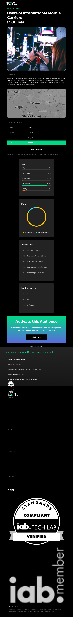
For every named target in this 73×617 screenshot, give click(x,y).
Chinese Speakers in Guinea (15, 374)
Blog (9, 459)
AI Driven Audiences (15, 408)
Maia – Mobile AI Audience (17, 401)
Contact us (12, 466)
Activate (36, 337)
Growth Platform (14, 415)
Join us (10, 484)
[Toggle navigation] (65, 3)
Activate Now (36, 149)
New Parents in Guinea (14, 364)
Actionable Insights (15, 423)
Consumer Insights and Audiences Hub (22, 433)
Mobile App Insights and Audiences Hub (22, 437)
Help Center (12, 469)
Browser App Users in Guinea (16, 359)
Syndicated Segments (16, 412)
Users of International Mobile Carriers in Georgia (22, 380)
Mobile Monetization (15, 444)
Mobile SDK (12, 419)
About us (11, 480)
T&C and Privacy (13, 462)
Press (10, 487)
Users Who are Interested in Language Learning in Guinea (24, 369)
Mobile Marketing (14, 441)
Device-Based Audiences (17, 405)
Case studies (12, 455)
